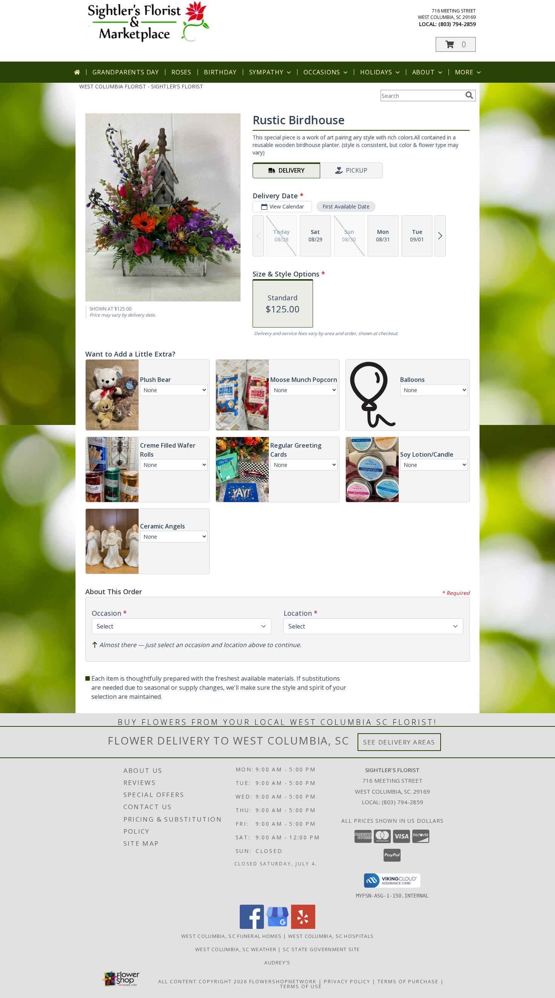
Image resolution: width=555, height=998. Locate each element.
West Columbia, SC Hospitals (331, 936)
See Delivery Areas (399, 742)
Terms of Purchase (408, 981)
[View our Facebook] (252, 926)
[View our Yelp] (303, 926)
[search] (469, 95)
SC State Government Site (321, 949)
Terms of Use (301, 986)
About (423, 72)
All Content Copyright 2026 (202, 981)
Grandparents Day (125, 72)
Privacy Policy (347, 981)
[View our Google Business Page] (277, 926)
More (464, 72)
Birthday (220, 72)
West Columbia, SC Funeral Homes (231, 936)
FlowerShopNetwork (283, 981)
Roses (181, 72)
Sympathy (266, 72)
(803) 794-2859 (457, 24)
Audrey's (277, 962)
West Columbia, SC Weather (236, 949)
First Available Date (346, 206)
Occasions (322, 72)
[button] (456, 44)
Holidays (376, 72)
